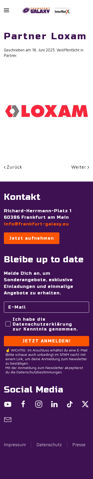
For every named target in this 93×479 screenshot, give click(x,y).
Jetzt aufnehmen (31, 238)
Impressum (15, 444)
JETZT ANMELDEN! (46, 341)
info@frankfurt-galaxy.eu (36, 224)
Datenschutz (49, 444)
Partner (10, 55)
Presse (79, 444)
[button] (6, 10)
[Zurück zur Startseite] (46, 10)
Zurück (14, 167)
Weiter (78, 167)
